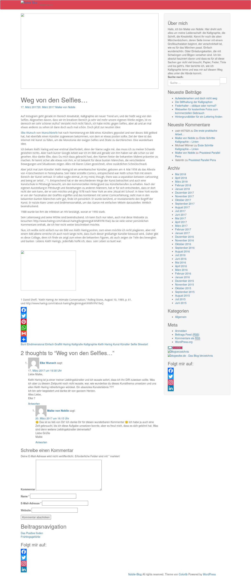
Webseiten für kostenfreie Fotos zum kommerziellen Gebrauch (196, 111)
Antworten (34, 403)
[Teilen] (90, 339)
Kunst (116, 344)
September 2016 (185, 247)
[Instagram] (197, 382)
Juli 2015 (180, 299)
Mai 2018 (180, 174)
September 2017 (185, 203)
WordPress (209, 574)
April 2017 (181, 222)
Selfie (134, 344)
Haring (67, 344)
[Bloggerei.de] (175, 347)
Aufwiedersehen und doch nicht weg (196, 98)
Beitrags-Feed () (187, 334)
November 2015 (184, 284)
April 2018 (181, 178)
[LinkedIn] (197, 388)
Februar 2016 (183, 273)
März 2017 (181, 225)
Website (26, 510)
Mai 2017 (180, 218)
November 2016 (184, 240)
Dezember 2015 (184, 281)
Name (25, 496)
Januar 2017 (182, 233)
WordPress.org (184, 342)
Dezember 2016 (184, 236)
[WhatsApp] (90, 328)
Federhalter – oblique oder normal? (195, 105)
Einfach (49, 344)
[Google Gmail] (90, 333)
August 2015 (182, 295)
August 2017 (182, 207)
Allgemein (181, 317)
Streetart (143, 344)
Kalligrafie (77, 344)
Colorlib (183, 574)
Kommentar (28, 489)
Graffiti (58, 344)
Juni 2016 (181, 259)
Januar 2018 (182, 189)
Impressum (46, 5)
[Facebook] (90, 310)
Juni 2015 (181, 303)
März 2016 (181, 270)
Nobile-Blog (135, 574)
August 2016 (182, 251)
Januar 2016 (182, 277)
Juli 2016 (180, 255)
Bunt (23, 344)
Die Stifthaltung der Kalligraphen (194, 102)
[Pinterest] (90, 322)
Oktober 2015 (183, 288)
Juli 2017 (180, 211)
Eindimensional (35, 344)
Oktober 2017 (183, 200)
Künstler (125, 344)
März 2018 (181, 181)
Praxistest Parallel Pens (202, 160)
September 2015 (185, 292)
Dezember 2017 (184, 192)
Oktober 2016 (183, 244)
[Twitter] (90, 316)
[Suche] (223, 80)
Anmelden (181, 331)
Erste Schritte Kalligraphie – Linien (195, 139)
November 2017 (184, 196)
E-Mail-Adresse (31, 503)
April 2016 (181, 266)
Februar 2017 (183, 229)
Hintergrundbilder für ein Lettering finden (198, 116)
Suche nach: (176, 77)
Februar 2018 (183, 185)
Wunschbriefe (50, 132)
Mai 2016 (180, 262)
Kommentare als (187, 338)
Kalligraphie (90, 344)
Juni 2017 (181, 214)
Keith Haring (105, 344)
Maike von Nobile (65, 107)
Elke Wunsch (28, 132)
